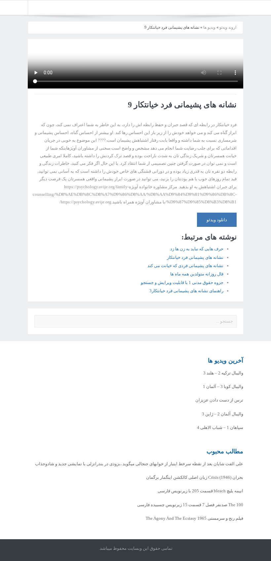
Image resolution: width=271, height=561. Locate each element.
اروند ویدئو (227, 27)
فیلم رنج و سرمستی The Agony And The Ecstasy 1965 (194, 518)
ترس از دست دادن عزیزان (219, 400)
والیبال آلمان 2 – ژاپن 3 (222, 413)
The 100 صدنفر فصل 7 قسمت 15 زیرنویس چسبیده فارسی (190, 504)
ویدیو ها (209, 27)
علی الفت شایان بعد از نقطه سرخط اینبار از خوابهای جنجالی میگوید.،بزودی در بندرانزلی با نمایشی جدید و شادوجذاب (139, 463)
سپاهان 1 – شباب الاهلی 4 (220, 427)
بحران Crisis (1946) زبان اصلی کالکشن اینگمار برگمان (194, 477)
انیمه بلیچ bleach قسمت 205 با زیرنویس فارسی (200, 490)
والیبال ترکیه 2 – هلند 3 (223, 372)
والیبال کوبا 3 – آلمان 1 (223, 386)
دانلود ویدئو (217, 219)
